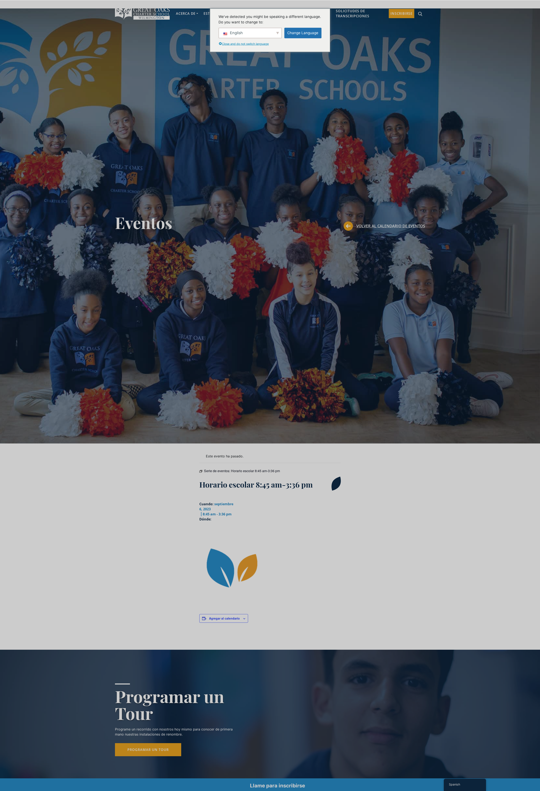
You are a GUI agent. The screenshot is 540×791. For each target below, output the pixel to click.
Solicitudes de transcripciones (352, 13)
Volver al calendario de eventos (390, 225)
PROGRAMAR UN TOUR (148, 749)
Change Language (302, 33)
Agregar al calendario (224, 618)
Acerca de (186, 13)
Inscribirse (401, 13)
